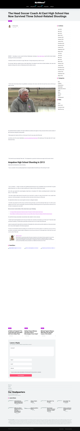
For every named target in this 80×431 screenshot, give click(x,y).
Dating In (52, 6)
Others (59, 95)
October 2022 (60, 71)
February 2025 (60, 37)
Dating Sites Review (62, 88)
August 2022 (60, 75)
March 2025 (60, 35)
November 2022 (61, 69)
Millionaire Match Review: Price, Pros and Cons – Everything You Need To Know (18, 410)
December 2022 (61, 67)
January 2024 (60, 41)
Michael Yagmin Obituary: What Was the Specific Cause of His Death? (47, 332)
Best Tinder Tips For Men (50, 402)
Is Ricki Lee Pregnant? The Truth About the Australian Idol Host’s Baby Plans (15, 332)
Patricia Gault (15, 25)
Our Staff (10, 388)
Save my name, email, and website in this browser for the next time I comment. (26, 372)
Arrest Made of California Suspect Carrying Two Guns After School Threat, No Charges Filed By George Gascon (31, 213)
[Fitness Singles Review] (27, 400)
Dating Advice (33, 6)
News (10, 328)
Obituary (59, 93)
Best (59, 81)
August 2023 (60, 51)
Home (27, 6)
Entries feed (60, 105)
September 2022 (61, 73)
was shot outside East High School (31, 138)
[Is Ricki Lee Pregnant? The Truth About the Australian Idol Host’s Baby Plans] (15, 288)
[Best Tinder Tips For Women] (60, 400)
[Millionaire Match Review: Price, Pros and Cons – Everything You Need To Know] (11, 407)
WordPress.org (61, 109)
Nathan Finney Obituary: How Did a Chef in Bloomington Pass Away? (31, 332)
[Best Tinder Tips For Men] (44, 400)
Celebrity (59, 83)
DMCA (9, 386)
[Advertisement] (27, 42)
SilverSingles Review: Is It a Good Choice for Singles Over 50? (51, 410)
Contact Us (10, 390)
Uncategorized (61, 97)
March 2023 (60, 61)
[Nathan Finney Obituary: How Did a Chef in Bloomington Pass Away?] (31, 288)
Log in (59, 103)
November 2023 (61, 45)
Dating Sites (39, 6)
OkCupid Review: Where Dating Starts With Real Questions (18, 402)
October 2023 (60, 47)
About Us (10, 384)
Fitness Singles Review (34, 402)
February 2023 (60, 63)
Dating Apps (46, 6)
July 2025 (60, 29)
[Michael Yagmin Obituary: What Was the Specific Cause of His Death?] (48, 288)
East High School (41, 56)
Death (59, 90)
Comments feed (61, 107)
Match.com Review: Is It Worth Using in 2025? (67, 409)
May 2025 (60, 31)
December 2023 (61, 43)
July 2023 (60, 53)
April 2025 (60, 33)
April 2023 (60, 59)
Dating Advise (60, 85)
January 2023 (60, 65)
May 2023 (60, 57)
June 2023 (60, 55)
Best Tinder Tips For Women (66, 402)
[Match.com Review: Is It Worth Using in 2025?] (60, 407)
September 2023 (61, 49)
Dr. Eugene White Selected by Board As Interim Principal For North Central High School (26, 211)
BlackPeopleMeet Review (34, 409)
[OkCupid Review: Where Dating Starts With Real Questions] (11, 400)
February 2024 (60, 39)
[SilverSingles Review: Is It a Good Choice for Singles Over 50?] (44, 407)
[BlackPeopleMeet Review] (27, 408)
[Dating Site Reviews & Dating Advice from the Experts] (40, 2)
